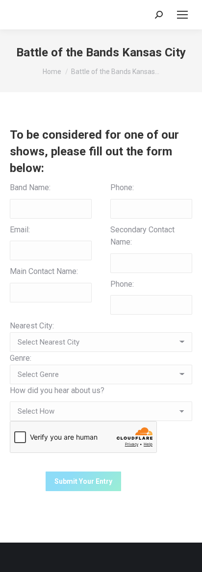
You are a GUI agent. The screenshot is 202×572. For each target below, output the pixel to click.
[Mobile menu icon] (182, 15)
